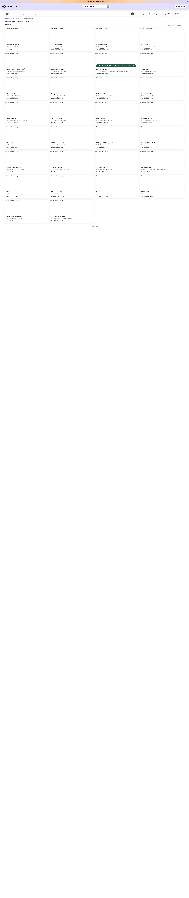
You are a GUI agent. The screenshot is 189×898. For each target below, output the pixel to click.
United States (15, 18)
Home (7, 18)
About (87, 6)
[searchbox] (72, 14)
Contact (92, 6)
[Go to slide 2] (187, 1)
